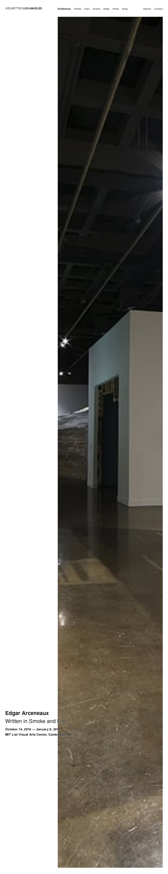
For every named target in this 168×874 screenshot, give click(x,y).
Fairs (87, 8)
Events (96, 8)
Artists (77, 8)
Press (116, 8)
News (106, 8)
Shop (125, 8)
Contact (158, 8)
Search (147, 8)
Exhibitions (64, 8)
